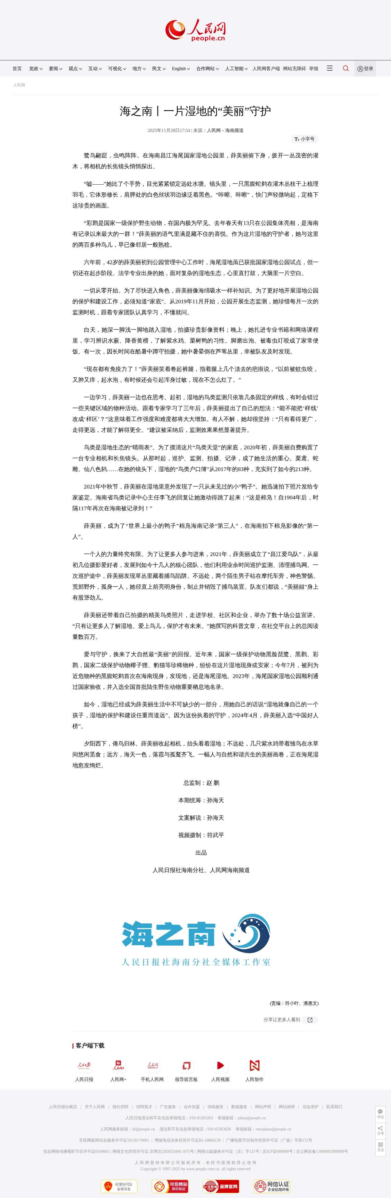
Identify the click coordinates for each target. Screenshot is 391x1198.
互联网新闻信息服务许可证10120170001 (114, 1140)
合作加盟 (192, 1107)
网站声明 (263, 1107)
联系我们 (334, 1107)
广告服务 (168, 1107)
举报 (313, 68)
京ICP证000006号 (277, 1151)
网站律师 (287, 1107)
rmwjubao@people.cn (273, 1129)
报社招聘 (120, 1107)
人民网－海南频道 (225, 130)
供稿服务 (216, 1107)
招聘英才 (144, 1107)
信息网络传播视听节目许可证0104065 (76, 1151)
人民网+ (118, 1079)
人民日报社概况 (63, 1107)
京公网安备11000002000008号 (322, 1151)
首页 (17, 68)
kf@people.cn (143, 1129)
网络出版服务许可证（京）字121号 (228, 1151)
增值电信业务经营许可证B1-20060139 (188, 1140)
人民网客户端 (266, 68)
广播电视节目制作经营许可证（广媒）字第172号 (269, 1140)
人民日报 (84, 1079)
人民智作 (254, 1079)
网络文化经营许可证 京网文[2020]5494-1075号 (153, 1151)
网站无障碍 (294, 68)
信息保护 (311, 1107)
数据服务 (239, 1107)
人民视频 (220, 1079)
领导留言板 (186, 1079)
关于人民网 (95, 1107)
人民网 (19, 85)
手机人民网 (152, 1079)
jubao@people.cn (252, 1118)
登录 (368, 68)
